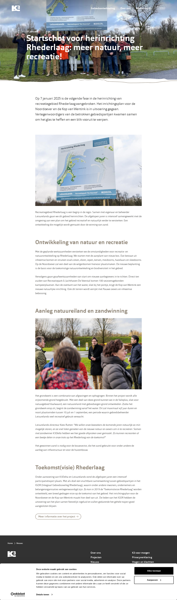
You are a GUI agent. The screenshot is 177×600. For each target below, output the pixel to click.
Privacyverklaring (142, 557)
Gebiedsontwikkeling (103, 8)
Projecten (96, 557)
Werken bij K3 (144, 8)
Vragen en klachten (143, 562)
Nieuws (19, 543)
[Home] (16, 8)
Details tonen (42, 594)
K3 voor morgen (141, 552)
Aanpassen (152, 580)
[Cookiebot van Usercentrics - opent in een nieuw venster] (18, 595)
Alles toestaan (154, 571)
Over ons (125, 8)
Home (10, 543)
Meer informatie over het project (56, 516)
